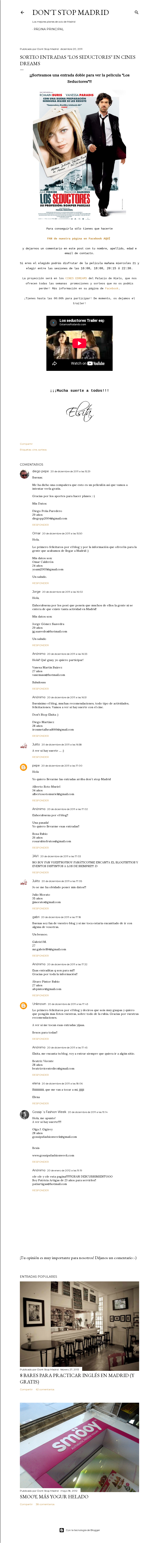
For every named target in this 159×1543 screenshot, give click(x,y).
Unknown (39, 1004)
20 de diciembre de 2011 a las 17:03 (60, 856)
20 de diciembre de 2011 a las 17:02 (67, 809)
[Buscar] (136, 11)
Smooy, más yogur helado (54, 1496)
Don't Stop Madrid (70, 12)
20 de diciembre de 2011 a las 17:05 (62, 881)
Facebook (111, 288)
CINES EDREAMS (76, 278)
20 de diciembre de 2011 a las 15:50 (62, 533)
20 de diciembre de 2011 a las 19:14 (88, 1112)
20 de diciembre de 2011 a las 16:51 (67, 697)
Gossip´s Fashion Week (49, 1112)
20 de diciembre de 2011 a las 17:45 (67, 1047)
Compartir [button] (26, 443)
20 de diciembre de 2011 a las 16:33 (67, 653)
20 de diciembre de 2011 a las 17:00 (61, 765)
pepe (36, 765)
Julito (36, 744)
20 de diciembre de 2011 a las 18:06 (62, 1083)
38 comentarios (45, 1504)
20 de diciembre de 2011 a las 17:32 (67, 964)
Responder (40, 524)
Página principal (49, 29)
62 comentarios (45, 1389)
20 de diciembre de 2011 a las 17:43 (68, 1004)
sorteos (42, 449)
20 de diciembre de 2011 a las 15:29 (70, 471)
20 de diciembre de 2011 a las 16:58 (62, 744)
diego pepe (40, 471)
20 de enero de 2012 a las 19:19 (64, 1170)
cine (34, 449)
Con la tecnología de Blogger (83, 1530)
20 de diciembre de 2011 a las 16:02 (62, 591)
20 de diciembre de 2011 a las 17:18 (61, 917)
